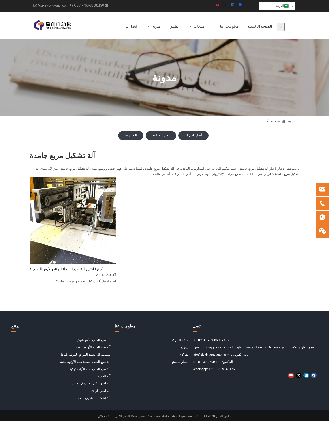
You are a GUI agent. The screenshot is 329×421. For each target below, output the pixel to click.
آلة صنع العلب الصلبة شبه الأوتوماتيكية (85, 362)
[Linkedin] (233, 5)
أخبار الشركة (193, 135)
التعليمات (131, 135)
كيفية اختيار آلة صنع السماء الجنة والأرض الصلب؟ (66, 269)
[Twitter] (225, 5)
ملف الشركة (179, 340)
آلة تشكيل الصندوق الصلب (93, 398)
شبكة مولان (105, 416)
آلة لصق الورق (100, 390)
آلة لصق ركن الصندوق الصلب (91, 383)
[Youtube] (218, 5)
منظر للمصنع (179, 362)
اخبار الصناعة (160, 135)
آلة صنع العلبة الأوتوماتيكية (93, 347)
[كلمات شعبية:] (281, 27)
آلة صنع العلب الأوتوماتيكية (93, 340)
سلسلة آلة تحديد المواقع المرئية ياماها (85, 354)
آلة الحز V (103, 376)
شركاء (184, 354)
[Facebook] (241, 5)
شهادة (184, 347)
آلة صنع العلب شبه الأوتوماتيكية (89, 369)
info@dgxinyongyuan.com (50, 5)
